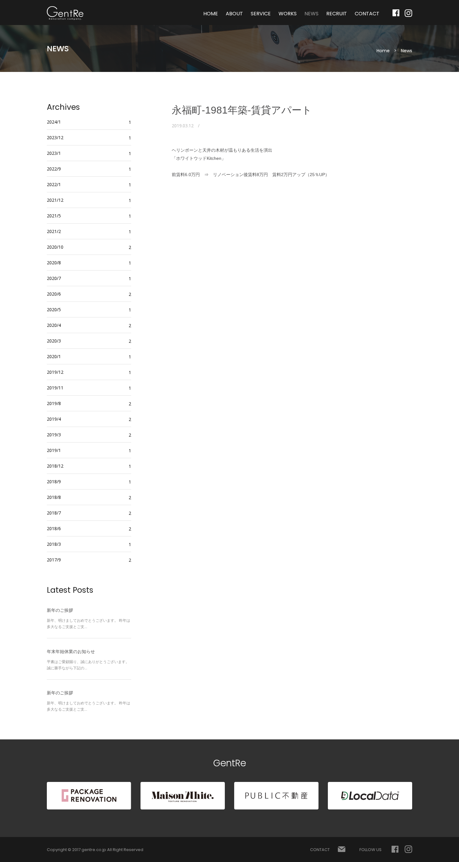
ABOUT (234, 13)
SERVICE (261, 13)
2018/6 (54, 528)
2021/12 (55, 200)
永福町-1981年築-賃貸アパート (242, 110)
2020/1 (54, 356)
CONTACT (367, 13)
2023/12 (55, 137)
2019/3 (54, 435)
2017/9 (54, 560)
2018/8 (54, 497)
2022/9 (54, 169)
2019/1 (54, 450)
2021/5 (54, 216)
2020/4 (54, 325)
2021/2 (54, 231)
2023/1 (54, 153)
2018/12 (55, 466)
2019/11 (55, 388)
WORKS (288, 13)
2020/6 (54, 294)
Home (383, 51)
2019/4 (54, 419)
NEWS (311, 13)
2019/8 (54, 403)
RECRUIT (336, 13)
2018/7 (54, 513)
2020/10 (55, 247)
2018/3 (54, 544)
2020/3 (54, 341)
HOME (210, 13)
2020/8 (54, 263)
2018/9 (54, 481)
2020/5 (54, 309)
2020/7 (54, 278)
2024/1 (54, 122)
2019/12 (55, 372)
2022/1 (54, 184)
